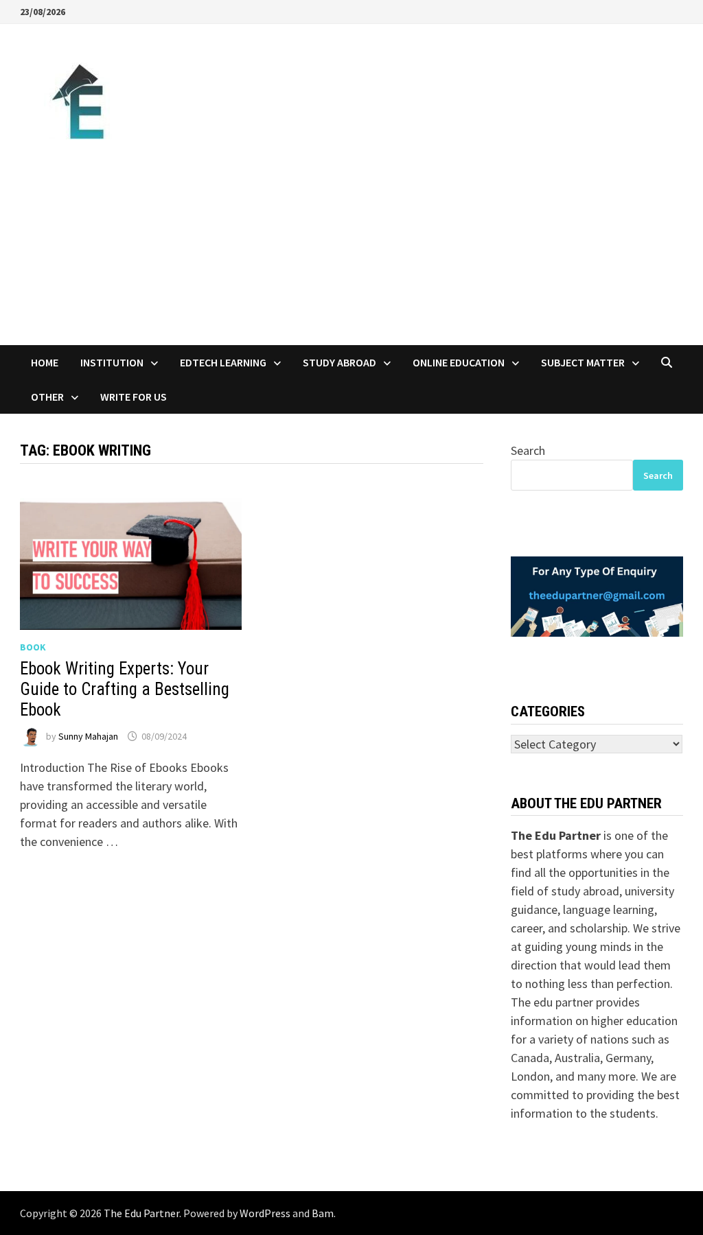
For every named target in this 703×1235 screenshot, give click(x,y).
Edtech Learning (223, 362)
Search (528, 450)
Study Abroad (339, 362)
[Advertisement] (351, 242)
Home (44, 362)
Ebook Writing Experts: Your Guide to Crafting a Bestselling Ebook (124, 689)
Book (33, 647)
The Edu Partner (141, 1213)
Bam (323, 1213)
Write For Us (133, 396)
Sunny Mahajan (88, 736)
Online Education (459, 362)
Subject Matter (583, 362)
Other (47, 396)
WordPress (265, 1213)
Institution (111, 362)
